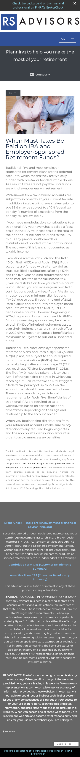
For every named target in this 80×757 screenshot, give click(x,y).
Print (13, 93)
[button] (67, 39)
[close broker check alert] (74, 3)
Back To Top (64, 743)
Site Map (9, 731)
